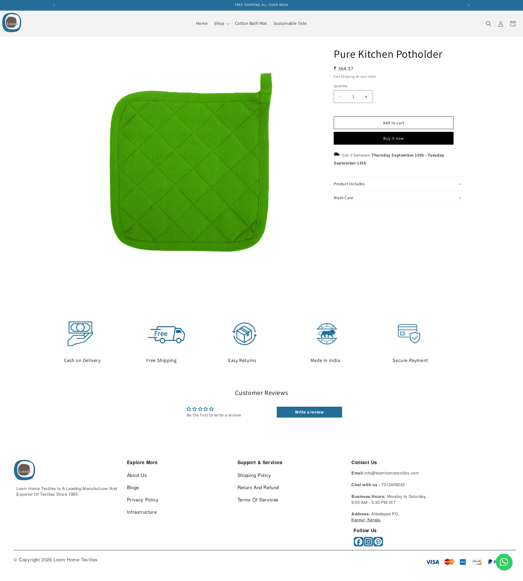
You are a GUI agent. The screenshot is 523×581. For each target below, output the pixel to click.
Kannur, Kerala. (366, 519)
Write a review (309, 412)
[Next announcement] (469, 5)
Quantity (340, 86)
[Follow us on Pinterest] (379, 543)
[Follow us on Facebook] (359, 543)
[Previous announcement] (54, 5)
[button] (221, 23)
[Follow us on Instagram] (369, 543)
